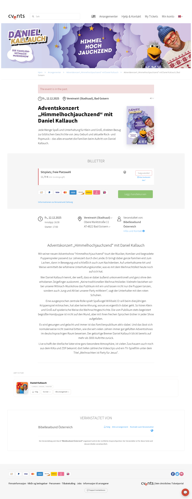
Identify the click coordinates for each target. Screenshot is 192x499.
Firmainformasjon (17, 483)
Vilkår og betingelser (38, 483)
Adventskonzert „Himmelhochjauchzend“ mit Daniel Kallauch (92, 72)
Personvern (54, 483)
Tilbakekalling (68, 483)
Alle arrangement (61, 392)
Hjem (40, 72)
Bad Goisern (101, 226)
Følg (36, 392)
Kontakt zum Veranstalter (142, 427)
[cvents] (17, 16)
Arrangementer (54, 72)
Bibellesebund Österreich (55, 427)
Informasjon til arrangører (96, 483)
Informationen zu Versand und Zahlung (55, 202)
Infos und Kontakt (132, 231)
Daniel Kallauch (38, 382)
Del (152, 98)
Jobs (79, 483)
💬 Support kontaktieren (96, 490)
